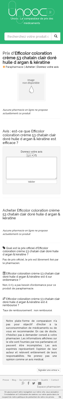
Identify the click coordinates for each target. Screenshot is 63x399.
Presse (6, 380)
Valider (31, 182)
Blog (14, 380)
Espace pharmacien (48, 386)
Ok (60, 397)
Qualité (44, 380)
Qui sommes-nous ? (28, 380)
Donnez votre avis (48, 67)
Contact (55, 380)
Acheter (30, 67)
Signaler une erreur (48, 370)
